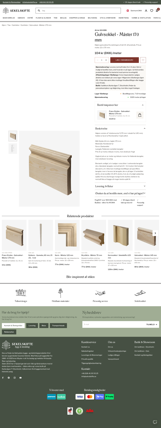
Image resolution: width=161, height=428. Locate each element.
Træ (8, 25)
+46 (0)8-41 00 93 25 (89, 373)
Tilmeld (150, 324)
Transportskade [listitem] (58, 326)
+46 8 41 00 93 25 (46, 2)
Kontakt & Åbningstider (12, 2)
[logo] (16, 10)
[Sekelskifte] (27, 345)
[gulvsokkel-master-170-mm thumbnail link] (12, 136)
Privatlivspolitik (87, 359)
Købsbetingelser (87, 351)
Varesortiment (113, 359)
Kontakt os (85, 347)
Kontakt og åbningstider (143, 355)
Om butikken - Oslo (141, 351)
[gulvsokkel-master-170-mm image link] (49, 169)
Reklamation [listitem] (9, 332)
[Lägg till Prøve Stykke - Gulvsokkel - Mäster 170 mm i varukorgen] (139, 115)
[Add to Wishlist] (143, 60)
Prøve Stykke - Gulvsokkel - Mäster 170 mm (119, 112)
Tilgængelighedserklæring (91, 363)
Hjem (4, 25)
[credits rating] (90, 411)
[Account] (146, 10)
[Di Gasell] (70, 411)
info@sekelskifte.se (30, 2)
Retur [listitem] (44, 326)
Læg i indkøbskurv (124, 60)
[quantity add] (106, 60)
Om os (110, 347)
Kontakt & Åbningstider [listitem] (13, 326)
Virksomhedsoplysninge (117, 351)
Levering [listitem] (32, 326)
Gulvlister (15, 25)
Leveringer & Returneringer (91, 355)
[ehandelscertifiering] (79, 411)
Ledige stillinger (114, 355)
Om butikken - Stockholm (144, 347)
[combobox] (80, 11)
